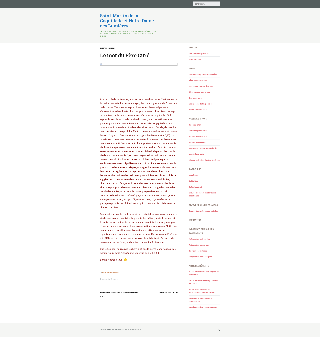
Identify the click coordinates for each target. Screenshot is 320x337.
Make (109, 329)
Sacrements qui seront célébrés (203, 148)
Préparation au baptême (199, 239)
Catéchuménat (195, 187)
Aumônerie (193, 175)
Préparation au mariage (199, 245)
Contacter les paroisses (199, 53)
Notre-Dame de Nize (198, 109)
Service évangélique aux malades (203, 211)
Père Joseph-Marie (110, 272)
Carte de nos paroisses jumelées (203, 74)
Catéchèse (193, 181)
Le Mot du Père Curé (167, 292)
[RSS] (218, 329)
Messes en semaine (197, 142)
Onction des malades (198, 251)
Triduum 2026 (195, 125)
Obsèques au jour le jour (199, 92)
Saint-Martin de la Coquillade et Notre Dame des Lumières (127, 21)
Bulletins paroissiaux (198, 131)
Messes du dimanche (198, 136)
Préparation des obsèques (200, 257)
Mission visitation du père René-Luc (204, 160)
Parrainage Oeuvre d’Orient (201, 86)
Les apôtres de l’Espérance (200, 104)
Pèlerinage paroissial (198, 80)
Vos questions (195, 59)
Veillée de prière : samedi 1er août (203, 307)
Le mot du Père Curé (110, 279)
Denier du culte (195, 98)
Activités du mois (196, 154)
